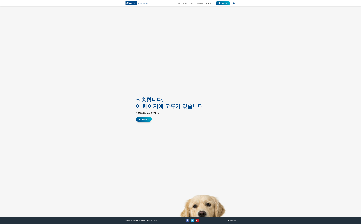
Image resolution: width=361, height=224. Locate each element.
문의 (155, 220)
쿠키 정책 (128, 220)
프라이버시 (135, 220)
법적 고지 (149, 220)
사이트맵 (142, 220)
